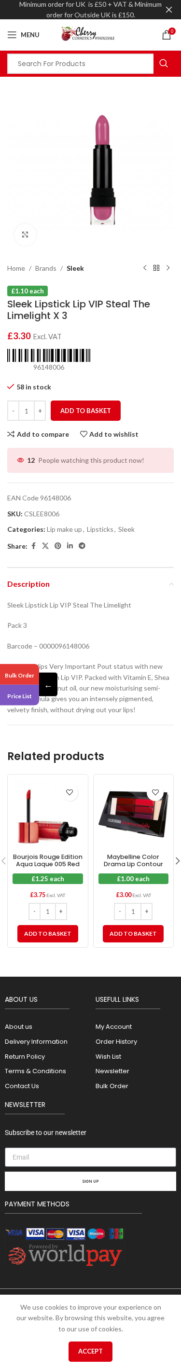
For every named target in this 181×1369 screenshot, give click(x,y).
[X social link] (45, 546)
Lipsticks (100, 529)
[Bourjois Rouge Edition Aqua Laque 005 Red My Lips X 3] (48, 814)
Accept (90, 1351)
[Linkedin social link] (70, 546)
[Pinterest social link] (58, 546)
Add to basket (85, 411)
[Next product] (168, 268)
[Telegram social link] (82, 546)
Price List (19, 696)
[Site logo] (91, 34)
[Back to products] (156, 268)
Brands (45, 268)
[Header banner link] (76, 9)
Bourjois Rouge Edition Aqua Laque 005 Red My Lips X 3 (48, 864)
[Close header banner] (169, 9)
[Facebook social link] (33, 546)
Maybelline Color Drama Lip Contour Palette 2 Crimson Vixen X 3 (133, 868)
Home (16, 268)
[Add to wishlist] (69, 792)
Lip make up (64, 529)
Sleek (75, 268)
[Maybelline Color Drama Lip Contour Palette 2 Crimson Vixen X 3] (133, 814)
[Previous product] (145, 268)
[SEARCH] (163, 64)
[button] (47, 933)
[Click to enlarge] (25, 235)
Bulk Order (19, 674)
